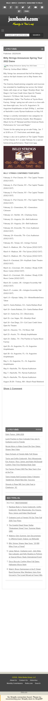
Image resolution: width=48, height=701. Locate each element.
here (37, 132)
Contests (22, 3)
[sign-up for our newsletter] (5, 7)
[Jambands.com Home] (24, 26)
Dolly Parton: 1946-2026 (14, 434)
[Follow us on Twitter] (23, 7)
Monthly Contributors (15, 683)
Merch (14, 3)
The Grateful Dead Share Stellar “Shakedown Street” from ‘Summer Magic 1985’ (25, 528)
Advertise (33, 680)
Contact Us (23, 680)
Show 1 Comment (12, 388)
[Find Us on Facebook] (11, 7)
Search (37, 683)
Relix (8, 3)
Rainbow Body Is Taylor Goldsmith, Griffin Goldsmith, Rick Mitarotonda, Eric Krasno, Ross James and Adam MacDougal (25, 510)
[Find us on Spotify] (42, 7)
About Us (13, 680)
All (42, 49)
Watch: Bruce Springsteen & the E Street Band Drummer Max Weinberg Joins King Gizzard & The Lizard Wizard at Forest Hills (25, 572)
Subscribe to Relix (34, 3)
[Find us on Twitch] (20, 11)
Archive (38, 429)
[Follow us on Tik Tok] (29, 7)
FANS (27, 11)
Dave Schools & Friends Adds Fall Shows (21, 454)
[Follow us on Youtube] (36, 7)
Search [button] (36, 35)
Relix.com (29, 683)
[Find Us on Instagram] (17, 7)
